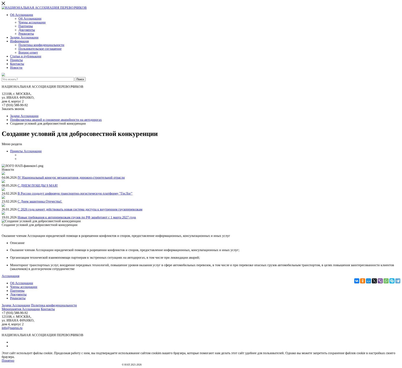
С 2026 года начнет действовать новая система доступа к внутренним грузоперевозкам (80, 209)
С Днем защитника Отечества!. (40, 201)
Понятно (8, 360)
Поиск (80, 79)
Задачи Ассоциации (24, 37)
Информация (19, 41)
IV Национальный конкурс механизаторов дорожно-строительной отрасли (71, 177)
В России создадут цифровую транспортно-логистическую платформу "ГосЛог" (75, 193)
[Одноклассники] (362, 280)
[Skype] (391, 280)
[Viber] (380, 280)
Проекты (16, 60)
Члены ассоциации (32, 22)
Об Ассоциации (21, 15)
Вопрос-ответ (28, 52)
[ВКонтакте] (356, 280)
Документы (26, 30)
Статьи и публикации (25, 56)
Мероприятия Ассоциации (21, 309)
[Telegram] (397, 280)
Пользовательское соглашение (40, 48)
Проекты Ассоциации (26, 151)
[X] (374, 280)
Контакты (17, 64)
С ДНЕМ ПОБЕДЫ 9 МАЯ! (38, 185)
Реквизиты (26, 33)
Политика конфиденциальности (41, 45)
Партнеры (25, 26)
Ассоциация (10, 276)
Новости (16, 67)
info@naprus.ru (12, 328)
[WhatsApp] (386, 280)
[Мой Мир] (368, 280)
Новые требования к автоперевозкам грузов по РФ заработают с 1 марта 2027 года (77, 217)
